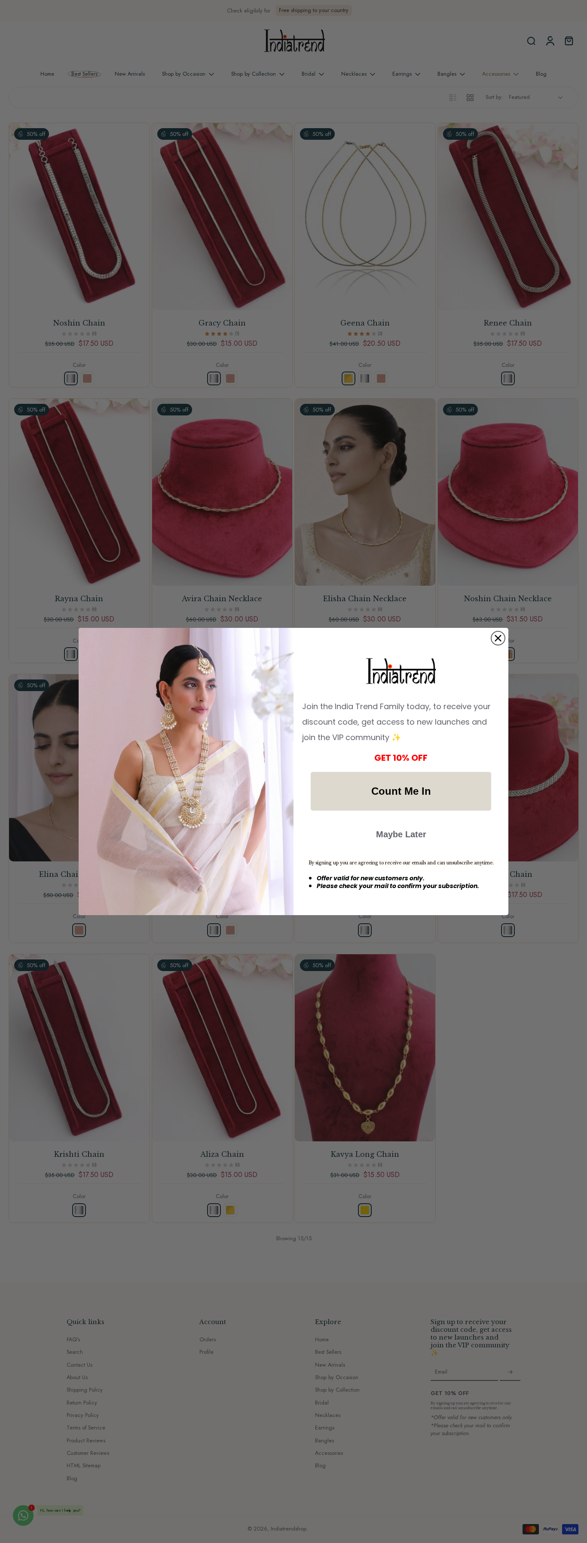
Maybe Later (401, 834)
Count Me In (401, 791)
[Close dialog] (498, 638)
